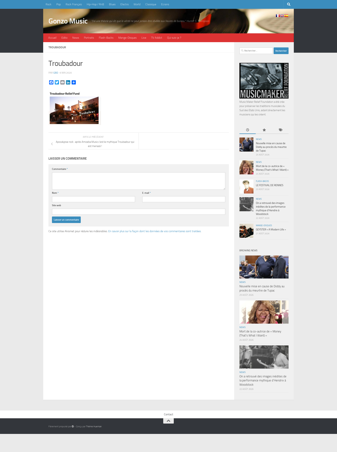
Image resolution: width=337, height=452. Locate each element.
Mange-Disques (127, 37)
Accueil (52, 37)
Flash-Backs (106, 37)
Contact (168, 414)
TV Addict (156, 37)
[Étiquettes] (280, 130)
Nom (55, 192)
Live (143, 37)
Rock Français (74, 4)
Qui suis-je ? (174, 37)
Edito (64, 37)
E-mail (146, 192)
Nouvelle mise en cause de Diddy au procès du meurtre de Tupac (271, 147)
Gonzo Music (68, 21)
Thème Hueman (94, 426)
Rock (48, 4)
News (75, 37)
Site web (56, 205)
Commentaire (60, 169)
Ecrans (165, 4)
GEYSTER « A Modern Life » (271, 229)
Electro (124, 4)
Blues (112, 4)
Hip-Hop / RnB (95, 4)
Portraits (89, 37)
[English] (282, 15)
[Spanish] (286, 15)
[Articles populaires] (264, 130)
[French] (278, 15)
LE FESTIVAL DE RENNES (269, 185)
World (137, 4)
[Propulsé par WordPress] (73, 426)
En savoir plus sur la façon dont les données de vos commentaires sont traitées (154, 231)
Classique (150, 4)
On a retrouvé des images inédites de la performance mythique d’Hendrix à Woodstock (262, 380)
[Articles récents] (247, 130)
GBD (55, 72)
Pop (58, 4)
